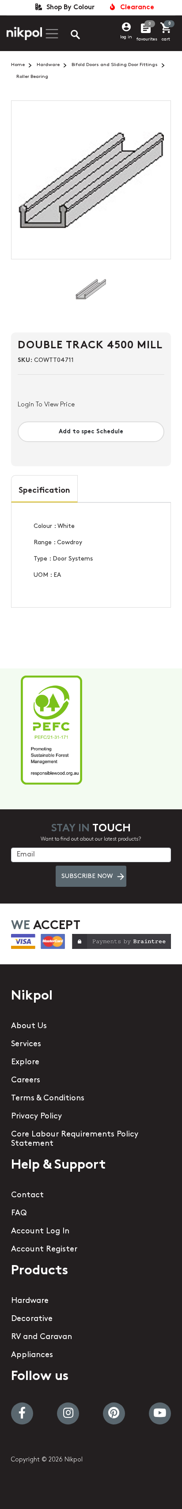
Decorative (32, 1319)
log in (126, 37)
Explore (25, 1062)
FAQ (19, 1214)
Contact (27, 1195)
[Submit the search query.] (68, 35)
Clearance (135, 7)
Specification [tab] (44, 491)
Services (26, 1044)
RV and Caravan (41, 1337)
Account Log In (40, 1232)
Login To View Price (46, 405)
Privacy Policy (36, 1117)
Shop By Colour (69, 7)
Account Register (44, 1250)
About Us (29, 1026)
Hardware (48, 65)
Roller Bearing (32, 76)
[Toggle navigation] (51, 33)
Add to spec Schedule (91, 432)
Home (18, 65)
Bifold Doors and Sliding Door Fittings (115, 65)
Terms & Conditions (47, 1099)
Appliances (32, 1355)
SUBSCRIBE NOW (87, 876)
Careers (25, 1081)
